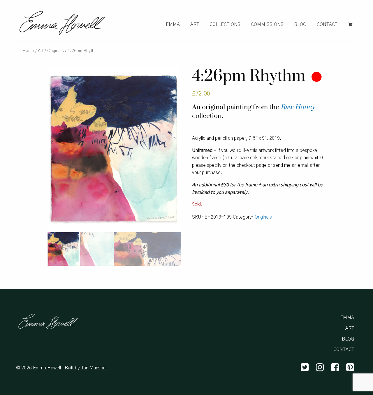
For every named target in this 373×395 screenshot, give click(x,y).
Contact (327, 24)
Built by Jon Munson (85, 368)
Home (28, 51)
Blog (300, 24)
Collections (225, 24)
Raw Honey (298, 107)
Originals (55, 51)
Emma (173, 24)
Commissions (267, 24)
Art (194, 24)
